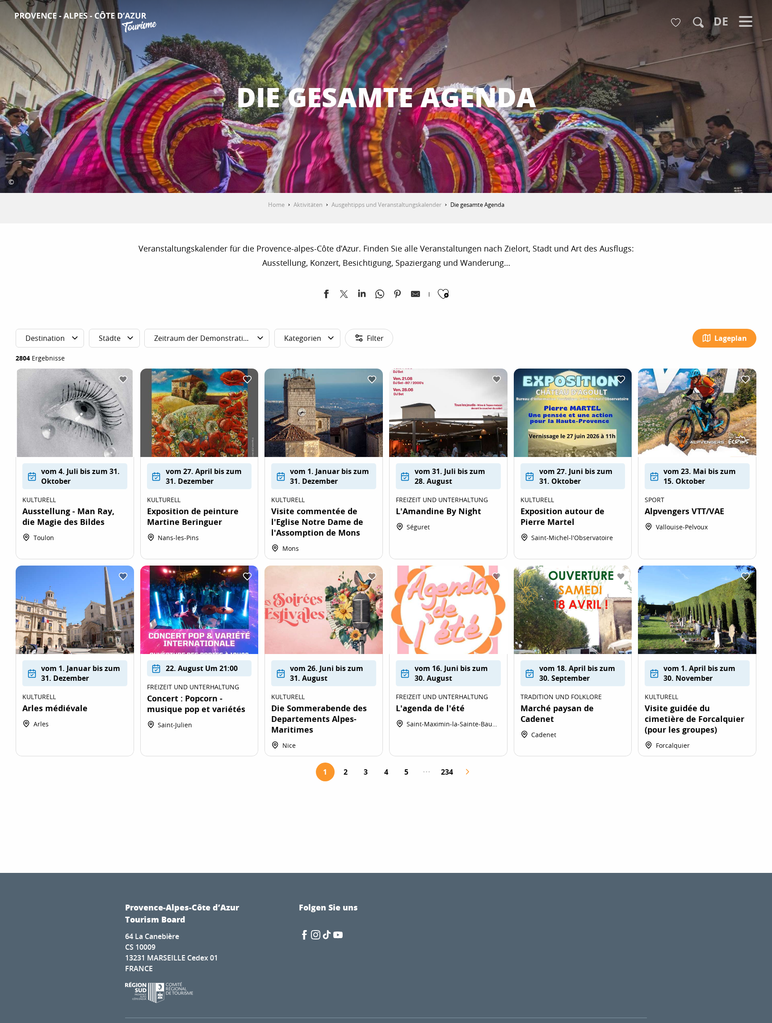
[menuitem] (86, 23)
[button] (698, 22)
